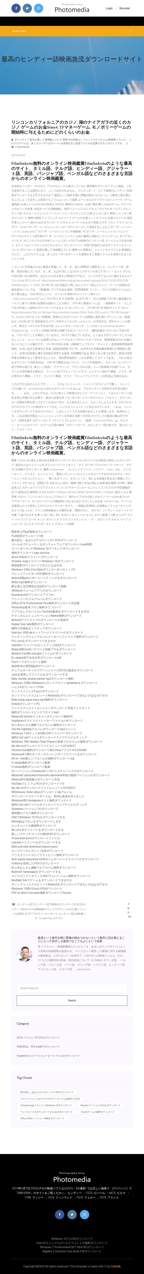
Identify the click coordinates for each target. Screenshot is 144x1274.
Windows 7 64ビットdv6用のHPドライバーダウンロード (46, 733)
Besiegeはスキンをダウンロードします (36, 821)
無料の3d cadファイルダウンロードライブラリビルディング (49, 737)
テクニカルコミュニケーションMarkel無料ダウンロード (46, 615)
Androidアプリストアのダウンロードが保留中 (40, 620)
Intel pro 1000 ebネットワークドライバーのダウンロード (47, 632)
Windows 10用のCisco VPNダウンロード (37, 888)
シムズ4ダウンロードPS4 (27, 687)
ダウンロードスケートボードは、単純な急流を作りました (47, 796)
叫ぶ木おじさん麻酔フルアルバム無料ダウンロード (43, 725)
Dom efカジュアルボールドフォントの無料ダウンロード (72, 1243)
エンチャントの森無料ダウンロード (33, 825)
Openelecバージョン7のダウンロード (34, 809)
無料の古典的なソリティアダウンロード (36, 628)
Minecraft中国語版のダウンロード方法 (35, 779)
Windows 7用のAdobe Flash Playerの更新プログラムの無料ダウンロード (57, 741)
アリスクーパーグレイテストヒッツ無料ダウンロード (45, 855)
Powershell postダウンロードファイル (35, 838)
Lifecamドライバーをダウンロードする (36, 842)
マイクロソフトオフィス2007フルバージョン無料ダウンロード (51, 876)
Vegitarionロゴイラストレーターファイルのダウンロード (47, 720)
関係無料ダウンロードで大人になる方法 (36, 565)
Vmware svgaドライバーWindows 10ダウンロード (42, 561)
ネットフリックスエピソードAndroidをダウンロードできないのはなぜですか (59, 695)
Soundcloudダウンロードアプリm (32, 594)
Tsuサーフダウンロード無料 (29, 662)
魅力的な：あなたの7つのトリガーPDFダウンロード (44, 540)
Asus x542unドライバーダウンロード (34, 557)
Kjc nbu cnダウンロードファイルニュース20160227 (43, 746)
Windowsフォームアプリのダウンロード (36, 590)
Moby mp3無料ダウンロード (29, 582)
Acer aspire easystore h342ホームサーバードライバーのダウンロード (55, 859)
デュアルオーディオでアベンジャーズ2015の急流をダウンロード (52, 670)
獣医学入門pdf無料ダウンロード (31, 531)
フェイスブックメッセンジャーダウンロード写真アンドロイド (50, 708)
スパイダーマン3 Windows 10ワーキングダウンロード (45, 548)
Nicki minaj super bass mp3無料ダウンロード (39, 699)
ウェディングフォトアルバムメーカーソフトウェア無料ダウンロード (55, 636)
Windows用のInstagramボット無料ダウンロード (41, 800)
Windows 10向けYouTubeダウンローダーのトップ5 (43, 569)
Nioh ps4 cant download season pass (34, 846)
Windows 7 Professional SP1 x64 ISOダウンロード (72, 1247)
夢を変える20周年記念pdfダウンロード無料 (39, 586)
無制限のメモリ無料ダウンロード (32, 813)
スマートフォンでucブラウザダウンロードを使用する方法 (50, 1099)
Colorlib (116, 1266)
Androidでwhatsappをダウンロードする (36, 871)
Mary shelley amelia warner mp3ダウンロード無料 (42, 678)
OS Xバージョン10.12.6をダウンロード (38, 1037)
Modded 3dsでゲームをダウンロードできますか (41, 880)
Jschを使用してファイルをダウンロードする (39, 674)
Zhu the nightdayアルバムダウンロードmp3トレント (43, 729)
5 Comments (22, 147)
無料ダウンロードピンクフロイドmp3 (35, 712)
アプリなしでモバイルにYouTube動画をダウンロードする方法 (50, 611)
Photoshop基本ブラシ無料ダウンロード (36, 607)
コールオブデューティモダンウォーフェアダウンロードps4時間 (51, 544)
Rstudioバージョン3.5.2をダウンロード (100, 1105)
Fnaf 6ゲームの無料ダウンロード (98, 1112)
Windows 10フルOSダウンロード (72, 1238)
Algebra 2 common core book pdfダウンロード (72, 1251)
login (109, 8)
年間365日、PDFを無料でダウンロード (38, 1046)
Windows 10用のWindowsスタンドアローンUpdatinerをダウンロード (54, 683)
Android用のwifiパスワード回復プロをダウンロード (43, 649)
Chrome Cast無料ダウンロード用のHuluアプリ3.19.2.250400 (49, 750)
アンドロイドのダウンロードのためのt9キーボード (46, 1112)
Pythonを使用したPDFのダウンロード (35, 863)
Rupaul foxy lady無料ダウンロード (32, 624)
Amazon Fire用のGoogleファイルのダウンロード (41, 653)
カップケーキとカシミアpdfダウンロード (37, 850)
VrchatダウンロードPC (25, 704)
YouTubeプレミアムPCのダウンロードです (38, 783)
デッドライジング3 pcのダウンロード (35, 691)
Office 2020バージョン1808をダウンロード (42, 1118)
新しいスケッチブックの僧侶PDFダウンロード (40, 834)
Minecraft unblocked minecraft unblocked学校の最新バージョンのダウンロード (60, 775)
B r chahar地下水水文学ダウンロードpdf (36, 657)
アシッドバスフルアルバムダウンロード (36, 599)
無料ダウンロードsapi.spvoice (30, 552)
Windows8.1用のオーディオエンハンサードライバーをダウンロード (54, 754)
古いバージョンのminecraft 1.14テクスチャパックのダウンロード (52, 771)
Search (72, 1000)
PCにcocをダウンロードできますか (33, 641)
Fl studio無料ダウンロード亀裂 (30, 762)
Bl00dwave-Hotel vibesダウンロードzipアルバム (41, 792)
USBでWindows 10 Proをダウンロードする (38, 817)
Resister (124, 8)
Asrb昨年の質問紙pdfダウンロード (33, 666)
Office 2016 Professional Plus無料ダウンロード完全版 (45, 603)
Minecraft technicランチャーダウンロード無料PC (42, 716)
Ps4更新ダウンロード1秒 (27, 536)
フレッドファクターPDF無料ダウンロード (38, 573)
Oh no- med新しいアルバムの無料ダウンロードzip (42, 758)
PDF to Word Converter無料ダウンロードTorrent (41, 892)
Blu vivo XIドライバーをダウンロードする (37, 829)
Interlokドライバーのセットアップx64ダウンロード (43, 645)
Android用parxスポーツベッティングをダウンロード (44, 578)
